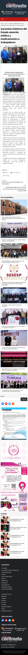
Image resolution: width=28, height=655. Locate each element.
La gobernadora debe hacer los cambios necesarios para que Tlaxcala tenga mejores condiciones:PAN (14, 188)
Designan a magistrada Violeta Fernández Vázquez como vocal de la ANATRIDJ (14, 240)
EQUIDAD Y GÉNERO (6, 606)
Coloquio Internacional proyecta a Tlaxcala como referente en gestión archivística (13, 348)
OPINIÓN (3, 598)
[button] (9, 502)
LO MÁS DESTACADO (6, 572)
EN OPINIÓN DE (5, 585)
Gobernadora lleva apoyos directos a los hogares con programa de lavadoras (13, 327)
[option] (14, 520)
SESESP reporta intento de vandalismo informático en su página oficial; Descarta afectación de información (14, 284)
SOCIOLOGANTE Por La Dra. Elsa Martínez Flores (17, 520)
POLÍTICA (3, 602)
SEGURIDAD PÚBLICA (6, 611)
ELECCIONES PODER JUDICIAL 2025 (10, 570)
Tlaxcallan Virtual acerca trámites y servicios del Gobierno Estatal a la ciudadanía (13, 369)
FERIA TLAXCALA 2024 (6, 576)
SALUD (3, 608)
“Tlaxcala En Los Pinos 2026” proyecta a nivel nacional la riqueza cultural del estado (12, 391)
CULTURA (3, 604)
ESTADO (3, 574)
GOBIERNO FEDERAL (6, 587)
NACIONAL (4, 596)
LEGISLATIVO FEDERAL (7, 589)
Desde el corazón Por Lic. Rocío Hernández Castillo (18, 528)
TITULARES (4, 568)
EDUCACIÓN (4, 583)
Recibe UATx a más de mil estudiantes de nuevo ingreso (12, 182)
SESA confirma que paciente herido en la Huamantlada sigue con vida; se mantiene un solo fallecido (13, 218)
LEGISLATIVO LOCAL (6, 594)
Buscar (2, 396)
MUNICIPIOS (4, 580)
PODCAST (3, 600)
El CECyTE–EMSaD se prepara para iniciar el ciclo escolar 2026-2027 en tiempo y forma (13, 261)
